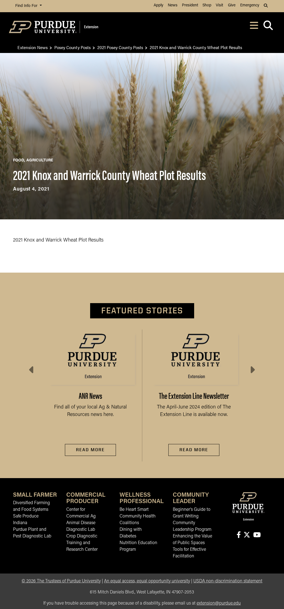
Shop (206, 5)
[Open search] (268, 27)
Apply (158, 5)
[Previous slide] (32, 369)
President (190, 5)
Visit (219, 5)
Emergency (249, 5)
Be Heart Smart (134, 509)
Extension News (32, 47)
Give (231, 5)
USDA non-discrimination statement (227, 581)
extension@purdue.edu (219, 603)
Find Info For (27, 6)
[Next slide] (252, 369)
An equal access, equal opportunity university (147, 581)
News (173, 5)
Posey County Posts (72, 47)
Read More (90, 449)
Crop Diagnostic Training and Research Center (82, 543)
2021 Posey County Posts (120, 47)
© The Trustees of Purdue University (61, 581)
